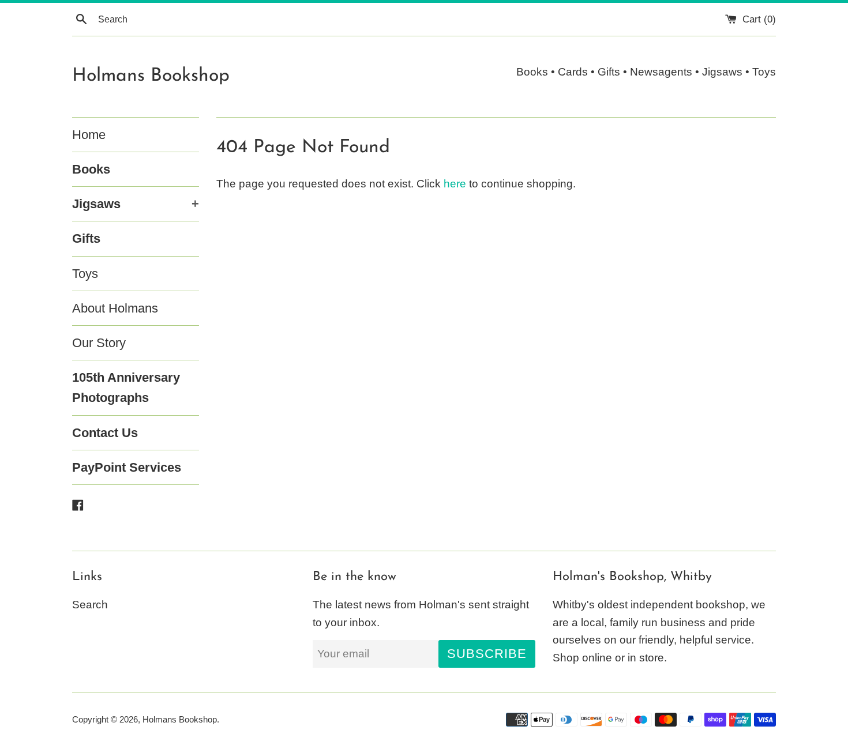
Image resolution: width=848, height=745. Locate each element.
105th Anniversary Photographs (126, 387)
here (455, 184)
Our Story (99, 343)
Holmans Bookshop (151, 76)
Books (91, 169)
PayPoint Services (126, 467)
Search (90, 605)
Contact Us (105, 433)
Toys (85, 273)
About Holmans (115, 308)
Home (89, 134)
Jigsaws (135, 204)
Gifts (86, 238)
